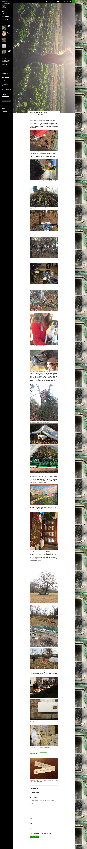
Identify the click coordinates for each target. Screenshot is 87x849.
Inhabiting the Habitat (34, 792)
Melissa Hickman (4, 84)
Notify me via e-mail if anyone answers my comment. (41, 833)
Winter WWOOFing (5, 73)
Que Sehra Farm (5, 1)
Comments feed (4, 109)
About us (38, 1)
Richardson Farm (41, 373)
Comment (32, 803)
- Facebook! (4, 6)
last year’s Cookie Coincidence (37, 781)
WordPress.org (4, 111)
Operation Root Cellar (5, 64)
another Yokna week (34, 787)
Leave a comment (50, 116)
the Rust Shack (4, 65)
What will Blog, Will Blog (66, 1)
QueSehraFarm (42, 116)
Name (31, 818)
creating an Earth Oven (5, 67)
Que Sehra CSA (57, 1)
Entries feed (4, 108)
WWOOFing (36, 112)
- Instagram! (4, 7)
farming (31, 112)
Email (31, 823)
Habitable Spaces (43, 752)
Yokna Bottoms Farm (43, 112)
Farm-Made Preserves (50, 1)
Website (31, 828)
